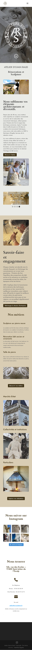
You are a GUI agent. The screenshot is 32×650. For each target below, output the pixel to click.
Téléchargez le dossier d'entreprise (15, 306)
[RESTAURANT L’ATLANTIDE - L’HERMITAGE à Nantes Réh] (16, 538)
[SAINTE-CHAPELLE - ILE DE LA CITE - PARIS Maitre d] (25, 529)
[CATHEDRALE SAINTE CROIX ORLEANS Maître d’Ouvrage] (7, 538)
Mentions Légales (19, 647)
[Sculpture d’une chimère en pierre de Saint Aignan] (7, 529)
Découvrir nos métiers (16, 386)
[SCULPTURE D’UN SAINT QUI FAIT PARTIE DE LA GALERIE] (16, 529)
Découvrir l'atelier (10, 155)
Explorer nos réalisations (16, 499)
